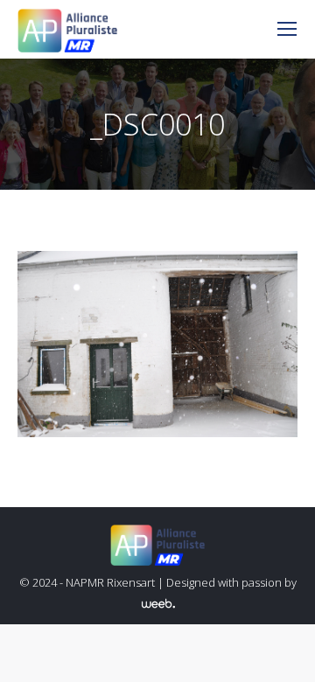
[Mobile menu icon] (287, 28)
